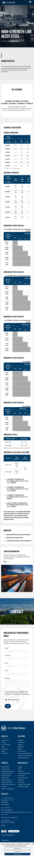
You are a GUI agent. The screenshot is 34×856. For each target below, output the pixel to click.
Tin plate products (6, 775)
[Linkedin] (2, 831)
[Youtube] (5, 831)
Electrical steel (5, 778)
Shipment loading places (7, 789)
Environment (4, 749)
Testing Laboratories (23, 757)
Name (7, 648)
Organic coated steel (6, 773)
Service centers (22, 751)
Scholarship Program (23, 786)
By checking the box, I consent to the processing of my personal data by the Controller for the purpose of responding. (17, 693)
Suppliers (20, 767)
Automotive (21, 746)
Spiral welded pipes (6, 780)
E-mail (7, 670)
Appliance (20, 744)
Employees (20, 771)
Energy (19, 749)
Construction (21, 742)
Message (7, 678)
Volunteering (21, 782)
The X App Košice (13, 831)
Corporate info (5, 740)
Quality (3, 751)
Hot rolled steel (5, 767)
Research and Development (25, 753)
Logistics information (6, 782)
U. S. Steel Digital (5, 744)
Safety (3, 746)
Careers (20, 769)
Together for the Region (24, 784)
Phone (6, 663)
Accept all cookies (17, 854)
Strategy (3, 742)
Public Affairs (4, 753)
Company (7, 655)
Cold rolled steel (5, 769)
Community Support (23, 778)
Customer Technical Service (25, 755)
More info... (24, 846)
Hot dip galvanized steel (7, 771)
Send (7, 706)
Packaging (20, 740)
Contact (3, 825)
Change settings (17, 851)
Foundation (21, 780)
